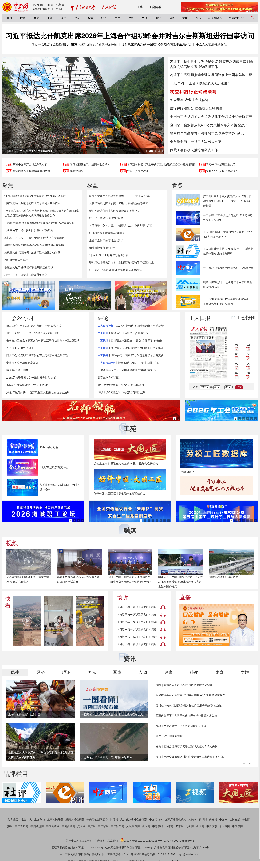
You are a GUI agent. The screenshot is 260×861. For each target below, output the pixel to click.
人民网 (192, 819)
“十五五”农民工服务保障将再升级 (108, 255)
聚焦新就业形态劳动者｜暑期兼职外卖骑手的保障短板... (122, 262)
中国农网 (237, 826)
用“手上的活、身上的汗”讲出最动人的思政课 (32, 333)
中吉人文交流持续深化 (211, 44)
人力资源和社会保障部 (133, 819)
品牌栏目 (15, 773)
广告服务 (99, 840)
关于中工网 (72, 840)
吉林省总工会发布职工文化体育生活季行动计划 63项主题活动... (44, 340)
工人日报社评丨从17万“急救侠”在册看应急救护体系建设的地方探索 (228, 251)
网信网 (114, 819)
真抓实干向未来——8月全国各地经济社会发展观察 (34, 237)
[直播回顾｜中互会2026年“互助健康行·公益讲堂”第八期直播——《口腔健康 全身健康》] (216, 625)
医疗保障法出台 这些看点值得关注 (196, 108)
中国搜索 (211, 826)
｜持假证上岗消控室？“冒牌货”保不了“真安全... (131, 340)
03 (236, 354)
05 (236, 363)
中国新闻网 (117, 826)
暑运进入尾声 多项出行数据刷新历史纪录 (28, 267)
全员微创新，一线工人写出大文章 (195, 142)
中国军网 (103, 826)
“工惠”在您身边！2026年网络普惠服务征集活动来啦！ (36, 195)
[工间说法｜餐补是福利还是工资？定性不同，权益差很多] (28, 295)
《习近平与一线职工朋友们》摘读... (138, 607)
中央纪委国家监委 (97, 819)
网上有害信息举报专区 (115, 854)
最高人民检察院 (74, 819)
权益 (90, 18)
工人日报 (199, 318)
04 (248, 354)
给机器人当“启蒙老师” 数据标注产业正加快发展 (32, 252)
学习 (9, 18)
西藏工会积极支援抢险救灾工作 (194, 150)
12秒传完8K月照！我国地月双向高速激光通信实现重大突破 (39, 222)
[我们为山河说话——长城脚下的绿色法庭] (85, 295)
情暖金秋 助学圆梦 (17, 370)
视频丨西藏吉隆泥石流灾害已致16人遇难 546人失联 (186, 746)
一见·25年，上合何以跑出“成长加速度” (199, 83)
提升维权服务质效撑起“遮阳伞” (107, 232)
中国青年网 (21, 826)
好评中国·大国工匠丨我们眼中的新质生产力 (119, 493)
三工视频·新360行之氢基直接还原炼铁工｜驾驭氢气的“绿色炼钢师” (227, 301)
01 (236, 344)
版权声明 (86, 840)
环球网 (169, 826)
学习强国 (224, 826)
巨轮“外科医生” (189, 471)
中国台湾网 (52, 826)
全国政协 (39, 819)
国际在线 (235, 819)
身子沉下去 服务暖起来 (20, 347)
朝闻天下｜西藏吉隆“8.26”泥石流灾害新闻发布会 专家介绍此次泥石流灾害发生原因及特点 (180, 581)
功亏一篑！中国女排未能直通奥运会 (25, 274)
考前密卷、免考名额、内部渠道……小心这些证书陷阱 (121, 225)
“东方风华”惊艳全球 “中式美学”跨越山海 (121, 392)
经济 (104, 18)
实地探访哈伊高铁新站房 (223, 576)
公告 (198, 18)
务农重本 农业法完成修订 (189, 100)
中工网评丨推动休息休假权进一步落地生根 (228, 267)
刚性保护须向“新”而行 (102, 247)
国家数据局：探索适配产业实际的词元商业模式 (32, 203)
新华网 (203, 819)
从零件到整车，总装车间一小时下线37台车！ (60, 487)
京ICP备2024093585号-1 (179, 840)
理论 (63, 18)
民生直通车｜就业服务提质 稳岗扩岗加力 (28, 230)
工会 (50, 18)
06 (248, 363)
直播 (185, 597)
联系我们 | (113, 840)
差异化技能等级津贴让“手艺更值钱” (27, 385)
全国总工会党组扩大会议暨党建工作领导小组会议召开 (211, 117)
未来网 (179, 826)
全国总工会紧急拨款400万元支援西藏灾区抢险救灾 (209, 125)
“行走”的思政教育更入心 (54, 467)
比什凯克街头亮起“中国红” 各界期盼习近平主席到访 (156, 44)
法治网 (146, 826)
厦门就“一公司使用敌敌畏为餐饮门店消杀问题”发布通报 (189, 705)
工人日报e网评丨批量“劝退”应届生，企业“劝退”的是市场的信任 (227, 234)
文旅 (185, 18)
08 (248, 373)
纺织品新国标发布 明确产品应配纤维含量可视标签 (34, 245)
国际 (158, 18)
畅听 (122, 597)
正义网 (200, 826)
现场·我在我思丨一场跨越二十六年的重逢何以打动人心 (227, 284)
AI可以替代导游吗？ (16, 259)
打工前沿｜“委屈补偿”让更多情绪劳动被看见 (115, 270)
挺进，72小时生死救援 (169, 736)
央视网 (213, 819)
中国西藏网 (68, 826)
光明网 (81, 826)
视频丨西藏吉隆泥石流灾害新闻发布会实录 (181, 725)
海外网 (190, 826)
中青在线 (157, 826)
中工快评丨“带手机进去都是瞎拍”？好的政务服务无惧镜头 (228, 218)
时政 (23, 18)
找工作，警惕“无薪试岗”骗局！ (107, 218)
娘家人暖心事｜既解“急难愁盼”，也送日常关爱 (33, 325)
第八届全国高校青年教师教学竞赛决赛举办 (202, 133)
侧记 (240, 133)
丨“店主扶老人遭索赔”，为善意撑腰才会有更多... (132, 355)
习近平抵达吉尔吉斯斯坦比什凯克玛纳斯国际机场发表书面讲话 (74, 44)
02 (248, 344)
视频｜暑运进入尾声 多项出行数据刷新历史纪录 (184, 684)
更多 (245, 764)
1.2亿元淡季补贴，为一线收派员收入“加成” (31, 377)
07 (236, 373)
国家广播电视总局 (175, 819)
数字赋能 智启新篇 (109, 377)
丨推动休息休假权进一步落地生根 (123, 333)
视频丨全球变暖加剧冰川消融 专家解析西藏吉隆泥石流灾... (190, 756)
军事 (144, 18)
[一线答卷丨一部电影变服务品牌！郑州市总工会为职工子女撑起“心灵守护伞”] (141, 295)
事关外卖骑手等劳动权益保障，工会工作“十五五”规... (120, 195)
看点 (177, 185)
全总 (36, 18)
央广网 (92, 826)
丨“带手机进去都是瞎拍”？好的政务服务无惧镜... (132, 347)
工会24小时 (20, 318)
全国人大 (26, 819)
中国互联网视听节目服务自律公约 (80, 854)
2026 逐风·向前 (49, 447)
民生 (117, 18)
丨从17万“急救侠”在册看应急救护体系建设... (132, 325)
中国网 (223, 819)
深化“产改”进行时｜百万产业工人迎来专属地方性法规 (37, 392)
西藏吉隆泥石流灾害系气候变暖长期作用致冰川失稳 (186, 715)
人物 (171, 18)
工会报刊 (246, 317)
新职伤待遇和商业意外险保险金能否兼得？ (114, 210)
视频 (131, 18)
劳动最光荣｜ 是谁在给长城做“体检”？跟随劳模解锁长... (127, 463)
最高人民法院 (55, 819)
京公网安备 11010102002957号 (143, 840)
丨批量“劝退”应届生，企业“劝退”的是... (129, 362)
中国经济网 (37, 826)
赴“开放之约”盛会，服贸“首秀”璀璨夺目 (121, 385)
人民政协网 (133, 826)
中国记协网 (156, 819)
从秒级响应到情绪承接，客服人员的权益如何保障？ (119, 203)
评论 (77, 18)
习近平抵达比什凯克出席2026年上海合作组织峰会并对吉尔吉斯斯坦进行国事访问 (130, 36)
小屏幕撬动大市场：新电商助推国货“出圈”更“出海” (127, 370)
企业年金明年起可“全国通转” (106, 240)
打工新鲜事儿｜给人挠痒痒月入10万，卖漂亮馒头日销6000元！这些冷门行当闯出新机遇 (227, 201)
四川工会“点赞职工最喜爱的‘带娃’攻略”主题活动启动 (37, 355)
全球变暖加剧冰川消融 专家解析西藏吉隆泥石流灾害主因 (38, 210)
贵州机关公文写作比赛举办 (22, 362)
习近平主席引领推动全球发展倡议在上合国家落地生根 (211, 75)
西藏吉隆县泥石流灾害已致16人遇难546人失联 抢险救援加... (192, 695)
